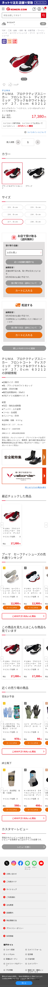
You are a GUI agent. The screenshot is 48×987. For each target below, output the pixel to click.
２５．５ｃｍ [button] (35, 207)
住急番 (30, 954)
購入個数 (10, 142)
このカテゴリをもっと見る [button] (24, 616)
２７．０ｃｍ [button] (12, 222)
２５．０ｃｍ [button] (12, 207)
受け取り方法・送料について (24, 283)
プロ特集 (9, 970)
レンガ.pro (10, 954)
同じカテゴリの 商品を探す (35, 487)
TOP (4, 30)
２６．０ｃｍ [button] (12, 214)
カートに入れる (24, 290)
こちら (22, 978)
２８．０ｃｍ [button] (35, 222)
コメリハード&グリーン (14, 964)
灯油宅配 (31, 959)
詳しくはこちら (40, 2)
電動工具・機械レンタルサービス (35, 971)
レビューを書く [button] (24, 846)
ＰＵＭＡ (6, 90)
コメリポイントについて (36, 132)
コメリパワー (33, 963)
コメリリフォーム (34, 949)
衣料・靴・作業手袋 (27, 30)
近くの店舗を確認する (24, 261)
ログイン (27, 840)
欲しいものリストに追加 (24, 348)
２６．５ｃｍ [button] (35, 214)
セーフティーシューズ (18, 33)
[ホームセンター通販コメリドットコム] (17, 9)
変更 (43, 24)
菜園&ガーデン (11, 959)
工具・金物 (12, 30)
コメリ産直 (10, 949)
